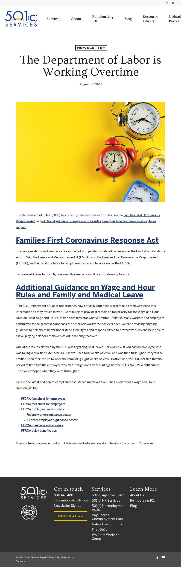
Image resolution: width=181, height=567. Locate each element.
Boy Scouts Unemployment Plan (107, 517)
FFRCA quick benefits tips (39, 430)
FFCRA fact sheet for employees (43, 398)
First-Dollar (100, 529)
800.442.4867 (64, 495)
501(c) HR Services (106, 500)
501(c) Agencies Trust (108, 495)
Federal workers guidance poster (49, 414)
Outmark (20, 561)
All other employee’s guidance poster (52, 420)
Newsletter (91, 47)
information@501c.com (71, 500)
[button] (53, 19)
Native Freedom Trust (108, 524)
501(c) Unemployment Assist (109, 508)
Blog (133, 506)
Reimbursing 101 (142, 500)
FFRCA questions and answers (42, 425)
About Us (137, 495)
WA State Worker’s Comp (105, 537)
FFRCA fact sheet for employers (43, 404)
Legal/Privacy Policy (50, 557)
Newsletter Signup (67, 505)
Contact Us (70, 516)
